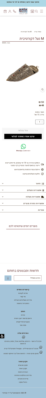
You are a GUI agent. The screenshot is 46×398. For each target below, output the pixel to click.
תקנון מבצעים (23, 365)
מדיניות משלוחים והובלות (23, 300)
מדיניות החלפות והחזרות (23, 375)
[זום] (42, 89)
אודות (23, 315)
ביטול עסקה (23, 382)
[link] (32, 11)
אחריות (41, 210)
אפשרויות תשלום (34, 190)
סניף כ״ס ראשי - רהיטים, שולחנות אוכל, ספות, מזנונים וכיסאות (23, 342)
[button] (40, 352)
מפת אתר (23, 325)
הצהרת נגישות (23, 372)
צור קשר (23, 296)
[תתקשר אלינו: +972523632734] (14, 11)
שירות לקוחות (23, 293)
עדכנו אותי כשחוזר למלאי (22, 136)
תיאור (38, 183)
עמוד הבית (37, 32)
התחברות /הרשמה (23, 303)
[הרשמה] (8, 278)
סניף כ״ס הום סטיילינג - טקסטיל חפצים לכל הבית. (21, 348)
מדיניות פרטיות (23, 379)
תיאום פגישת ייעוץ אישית (23, 318)
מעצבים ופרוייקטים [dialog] (23, 322)
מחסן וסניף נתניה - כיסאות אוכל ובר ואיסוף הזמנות (21, 353)
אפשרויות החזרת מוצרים (33, 203)
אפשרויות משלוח (33, 196)
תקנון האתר (23, 368)
